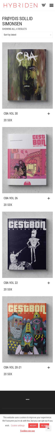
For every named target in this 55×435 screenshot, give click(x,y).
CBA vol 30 (11, 113)
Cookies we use (27, 431)
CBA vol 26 (11, 198)
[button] (49, 113)
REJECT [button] (44, 425)
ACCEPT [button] (33, 425)
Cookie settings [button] (18, 425)
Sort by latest (10, 34)
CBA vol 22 (11, 283)
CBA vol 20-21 (13, 367)
